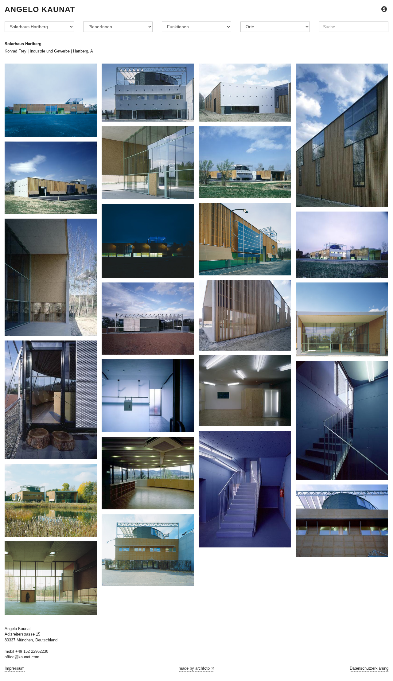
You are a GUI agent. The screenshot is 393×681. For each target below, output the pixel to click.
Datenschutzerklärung (369, 668)
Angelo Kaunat (40, 9)
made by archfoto (195, 668)
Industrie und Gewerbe (50, 51)
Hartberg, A (83, 51)
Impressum (15, 668)
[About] (384, 9)
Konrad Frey (15, 51)
